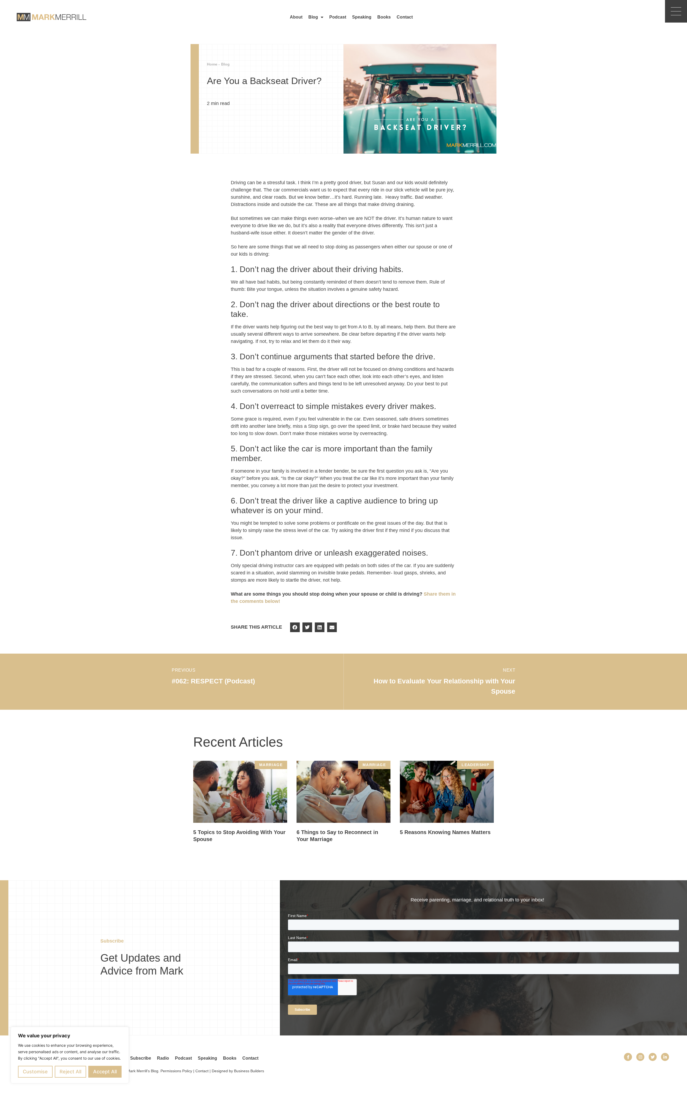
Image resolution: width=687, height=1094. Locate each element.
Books (384, 17)
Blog (313, 17)
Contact (405, 17)
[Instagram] (640, 1057)
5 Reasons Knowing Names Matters (445, 832)
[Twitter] (653, 1057)
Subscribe (140, 1058)
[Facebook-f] (628, 1057)
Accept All (105, 1071)
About (296, 17)
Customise (35, 1071)
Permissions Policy (176, 1071)
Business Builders (249, 1071)
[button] (295, 627)
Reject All (70, 1071)
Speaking (361, 17)
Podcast (337, 17)
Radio (163, 1058)
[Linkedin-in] (665, 1057)
